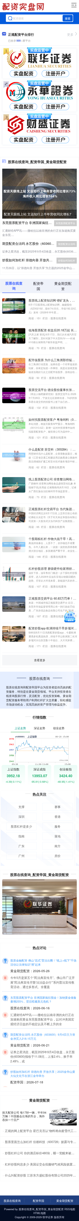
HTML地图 (39, 1213)
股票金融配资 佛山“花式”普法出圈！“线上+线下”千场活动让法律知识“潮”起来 (43, 962)
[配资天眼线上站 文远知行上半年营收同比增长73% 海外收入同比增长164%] (39, 193)
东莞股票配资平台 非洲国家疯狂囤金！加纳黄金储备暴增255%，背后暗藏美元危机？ (43, 999)
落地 (57, 836)
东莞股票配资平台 (65, 223)
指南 (21, 836)
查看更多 (39, 660)
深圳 (21, 816)
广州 (21, 856)
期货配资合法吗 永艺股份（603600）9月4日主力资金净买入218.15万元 (42, 1036)
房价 (57, 856)
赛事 (57, 807)
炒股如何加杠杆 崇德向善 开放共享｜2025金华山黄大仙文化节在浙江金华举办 (42, 1074)
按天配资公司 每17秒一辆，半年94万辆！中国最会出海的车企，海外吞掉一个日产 (24, 1116)
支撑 (21, 807)
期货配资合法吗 (66, 244)
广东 (21, 846)
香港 (57, 816)
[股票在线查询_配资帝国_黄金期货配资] (24, 7)
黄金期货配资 (64, 1201)
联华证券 (48, 1217)
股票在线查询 (12, 1201)
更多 (70, 34)
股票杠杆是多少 (21, 826)
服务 (57, 826)
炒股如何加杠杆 (66, 260)
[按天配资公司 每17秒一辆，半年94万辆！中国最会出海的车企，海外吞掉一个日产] (63, 1116)
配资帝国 (38, 1201)
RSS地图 (69, 1209)
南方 (57, 846)
